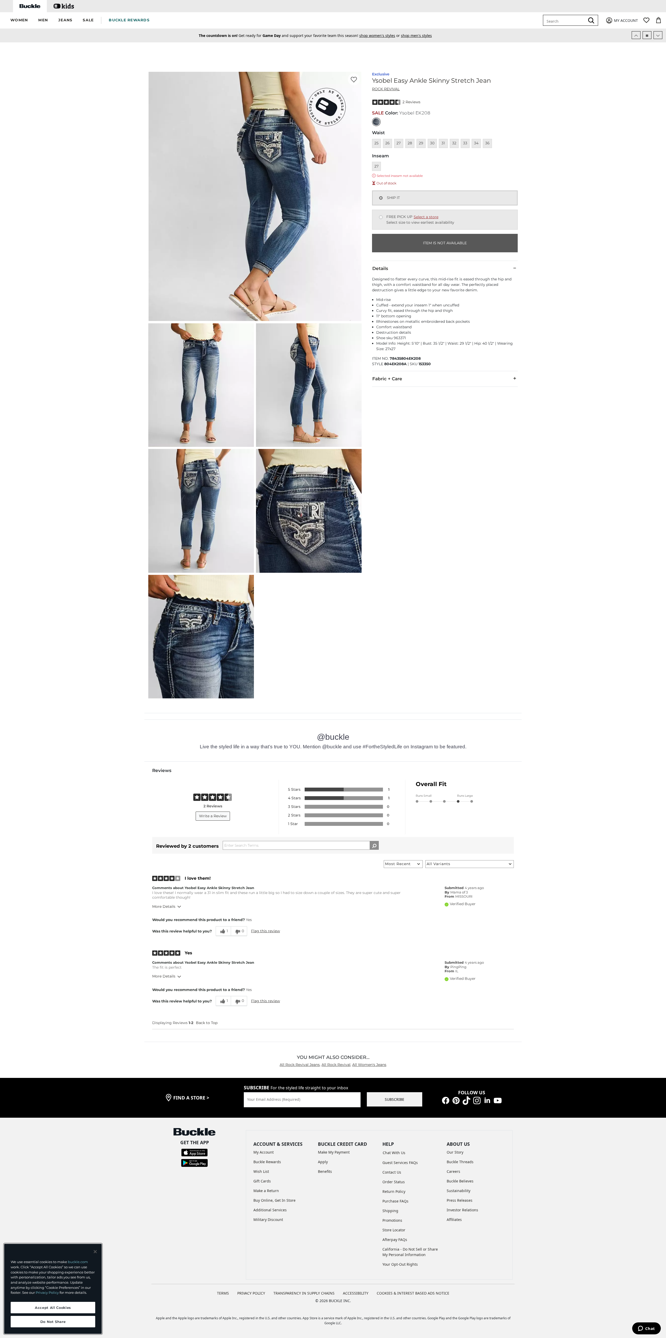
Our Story (455, 1152)
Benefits (325, 1171)
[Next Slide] (658, 35)
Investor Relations (462, 1209)
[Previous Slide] (636, 35)
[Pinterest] (456, 1100)
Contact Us (391, 1172)
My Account (263, 1152)
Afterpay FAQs (394, 1239)
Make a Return (266, 1190)
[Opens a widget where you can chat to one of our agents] (646, 1328)
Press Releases (459, 1200)
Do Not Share (53, 1322)
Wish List (261, 1171)
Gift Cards (262, 1181)
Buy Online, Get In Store (274, 1200)
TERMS (223, 1293)
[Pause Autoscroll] (647, 35)
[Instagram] (477, 1100)
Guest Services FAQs (400, 1162)
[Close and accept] (95, 1251)
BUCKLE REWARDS (129, 20)
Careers (453, 1171)
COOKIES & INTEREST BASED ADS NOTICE (413, 1293)
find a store (191, 1098)
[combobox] (567, 20)
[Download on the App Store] (194, 1152)
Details (380, 268)
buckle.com (78, 1262)
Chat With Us (394, 1152)
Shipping (390, 1210)
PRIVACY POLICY (251, 1293)
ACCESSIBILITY (355, 1293)
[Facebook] (445, 1100)
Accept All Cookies (53, 1307)
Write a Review (213, 816)
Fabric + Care (387, 378)
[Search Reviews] (374, 845)
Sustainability (458, 1190)
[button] (19, 20)
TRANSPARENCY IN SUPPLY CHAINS (304, 1293)
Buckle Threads (460, 1161)
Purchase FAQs (395, 1201)
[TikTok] (466, 1100)
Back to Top (206, 1022)
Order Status (393, 1181)
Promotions (392, 1220)
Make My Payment (334, 1152)
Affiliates (454, 1219)
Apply (323, 1161)
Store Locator (393, 1229)
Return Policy (393, 1191)
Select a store (426, 217)
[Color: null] (376, 122)
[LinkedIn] (487, 1100)
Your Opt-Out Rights (400, 1264)
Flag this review (265, 931)
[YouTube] (497, 1100)
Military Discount (268, 1219)
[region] (53, 1289)
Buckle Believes (460, 1181)
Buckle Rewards (267, 1161)
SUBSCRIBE (394, 1099)
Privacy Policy (47, 1292)
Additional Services (270, 1209)
